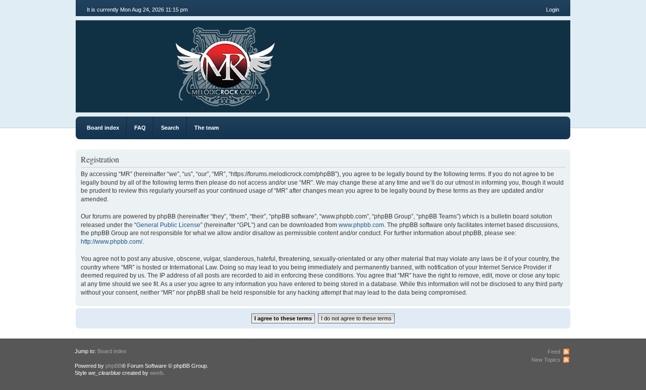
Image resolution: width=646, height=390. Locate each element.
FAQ (140, 128)
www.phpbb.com (361, 225)
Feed (554, 352)
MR (132, 62)
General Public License (168, 225)
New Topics (545, 360)
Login (552, 10)
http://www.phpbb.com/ (111, 241)
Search (170, 128)
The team (206, 128)
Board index (103, 128)
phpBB (113, 366)
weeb (156, 373)
